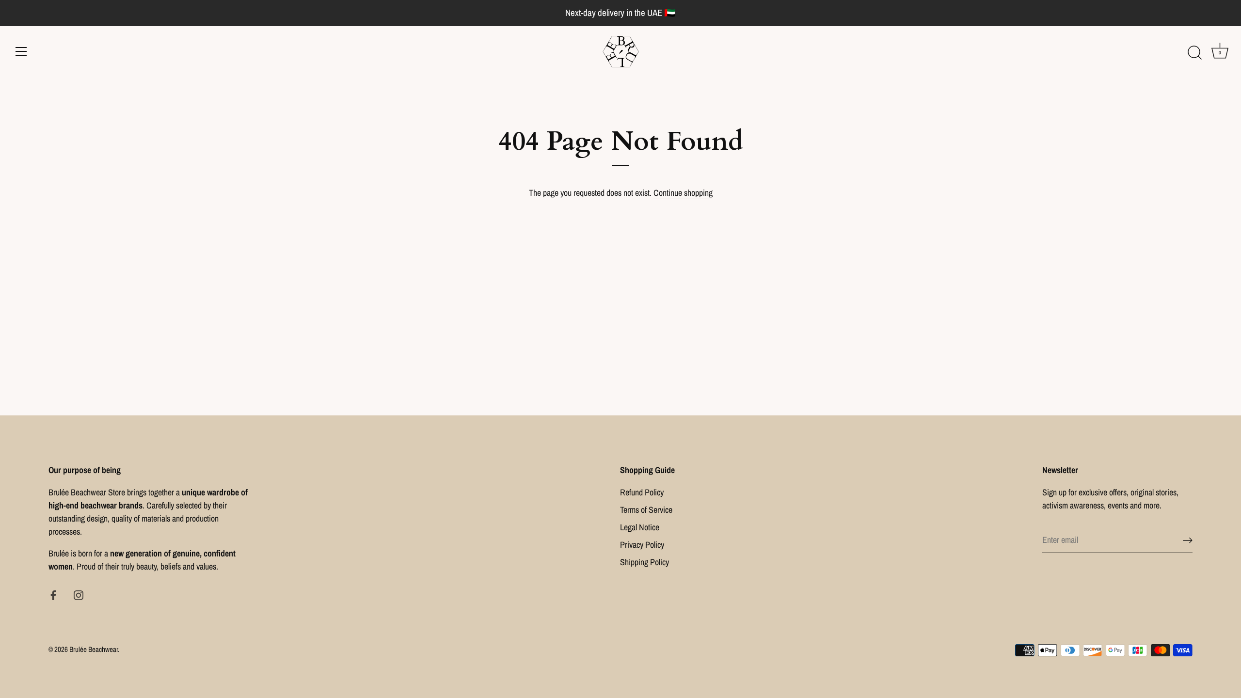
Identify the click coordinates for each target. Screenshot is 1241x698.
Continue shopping (683, 193)
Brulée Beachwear (93, 649)
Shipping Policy (644, 562)
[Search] (1194, 52)
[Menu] (21, 51)
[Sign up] (1188, 539)
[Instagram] (78, 594)
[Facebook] (53, 594)
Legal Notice (639, 527)
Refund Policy (642, 492)
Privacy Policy (642, 545)
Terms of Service (646, 510)
